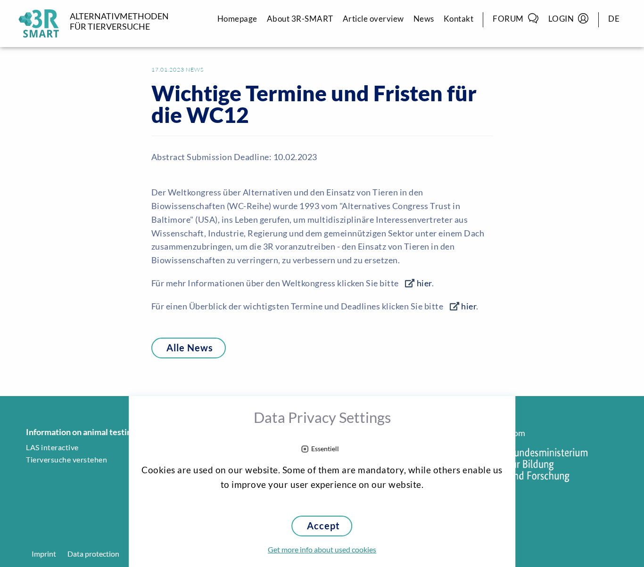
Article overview (373, 18)
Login (561, 18)
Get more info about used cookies (322, 549)
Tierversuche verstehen (66, 459)
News (423, 18)
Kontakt (459, 18)
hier (424, 283)
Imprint (44, 554)
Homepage (237, 18)
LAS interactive (52, 447)
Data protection (93, 554)
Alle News (189, 347)
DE (613, 18)
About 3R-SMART (300, 18)
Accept (323, 525)
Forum (508, 18)
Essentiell (325, 449)
